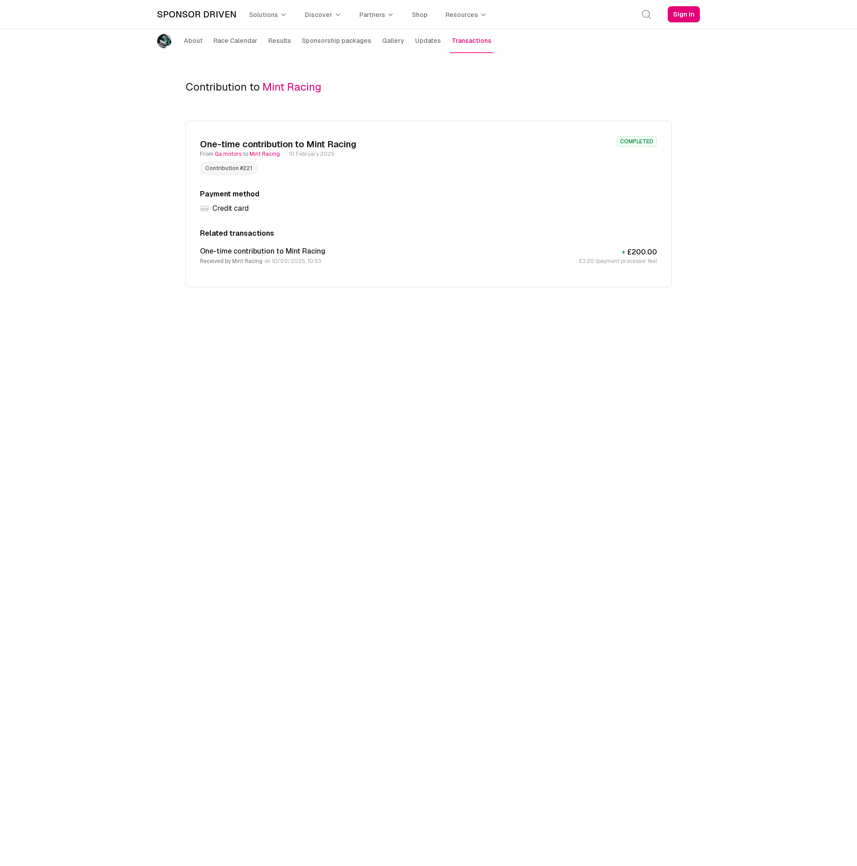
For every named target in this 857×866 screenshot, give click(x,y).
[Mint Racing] (166, 41)
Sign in (684, 14)
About (193, 41)
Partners (372, 15)
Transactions (471, 41)
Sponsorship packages (336, 41)
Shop (420, 15)
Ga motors (229, 154)
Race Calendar (235, 41)
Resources (461, 15)
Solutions (263, 15)
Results (279, 41)
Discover (319, 15)
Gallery (393, 41)
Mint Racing (291, 87)
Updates (428, 41)
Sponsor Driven (197, 14)
